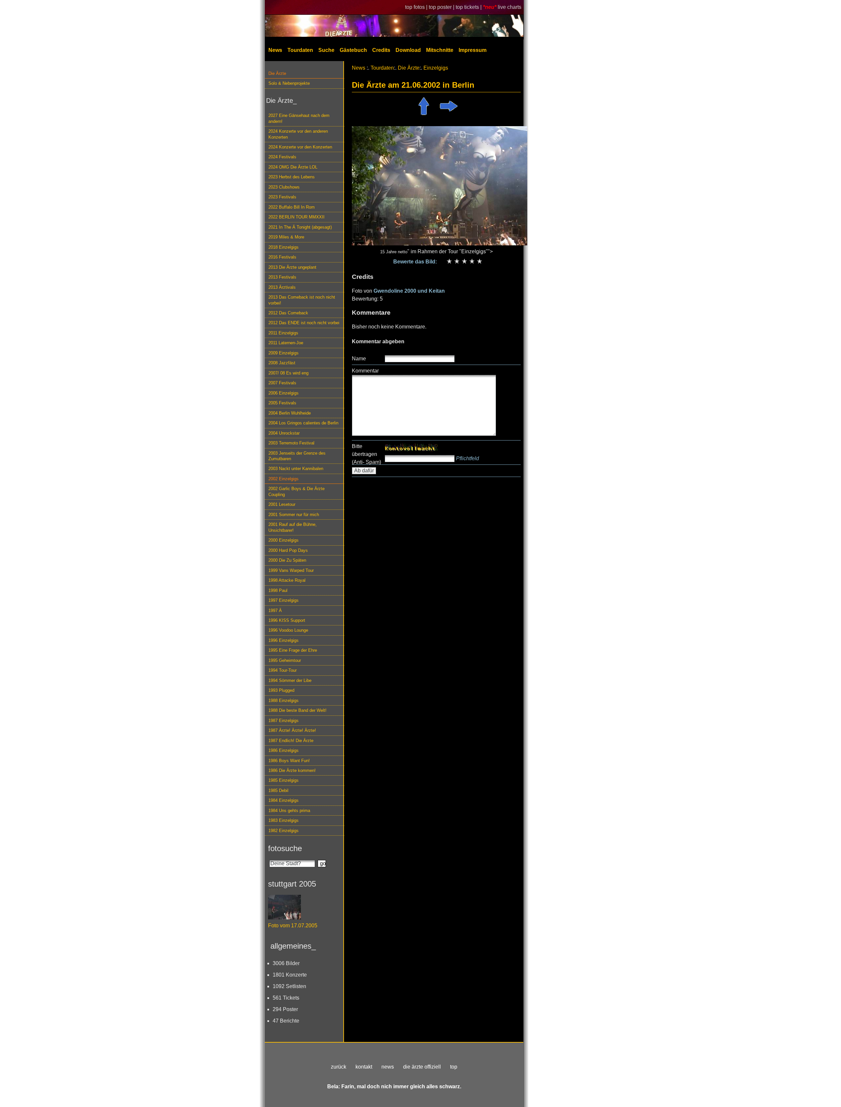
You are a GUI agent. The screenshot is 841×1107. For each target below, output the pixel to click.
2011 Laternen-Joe (285, 342)
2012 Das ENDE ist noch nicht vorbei (303, 322)
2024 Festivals (282, 156)
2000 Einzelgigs (283, 540)
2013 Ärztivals (282, 287)
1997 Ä (275, 610)
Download (408, 50)
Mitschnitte (439, 50)
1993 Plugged (281, 690)
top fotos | (417, 7)
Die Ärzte (277, 73)
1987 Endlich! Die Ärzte (290, 740)
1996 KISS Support (286, 620)
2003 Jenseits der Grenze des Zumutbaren (297, 456)
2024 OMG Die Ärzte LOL (292, 167)
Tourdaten (300, 50)
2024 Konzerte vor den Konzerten (300, 147)
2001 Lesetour (281, 504)
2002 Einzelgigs (283, 478)
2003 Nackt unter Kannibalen (295, 468)
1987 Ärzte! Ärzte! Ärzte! (292, 730)
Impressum (473, 50)
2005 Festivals (282, 402)
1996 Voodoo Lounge (288, 630)
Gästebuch (353, 50)
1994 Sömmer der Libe (289, 680)
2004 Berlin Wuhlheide (289, 413)
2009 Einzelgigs (283, 352)
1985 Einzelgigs (283, 780)
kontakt (363, 1067)
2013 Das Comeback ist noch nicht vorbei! (301, 300)
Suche (326, 50)
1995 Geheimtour (284, 660)
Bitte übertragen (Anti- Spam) (366, 454)
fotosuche (285, 848)
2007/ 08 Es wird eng (288, 373)
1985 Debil (278, 790)
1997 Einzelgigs (283, 600)
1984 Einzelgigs (283, 800)
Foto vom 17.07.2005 (292, 925)
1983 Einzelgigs (283, 820)
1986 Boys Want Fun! (289, 760)
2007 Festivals (282, 382)
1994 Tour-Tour (282, 670)
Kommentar (365, 370)
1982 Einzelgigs (283, 830)
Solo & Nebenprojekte (289, 83)
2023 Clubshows (284, 187)
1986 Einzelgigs (283, 750)
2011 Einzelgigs (283, 332)
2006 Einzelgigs (283, 393)
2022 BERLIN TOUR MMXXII (296, 217)
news (387, 1067)
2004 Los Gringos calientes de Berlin (303, 422)
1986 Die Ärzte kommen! (292, 770)
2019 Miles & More (286, 237)
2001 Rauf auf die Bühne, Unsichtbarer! (292, 527)
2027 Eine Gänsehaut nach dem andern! (299, 118)
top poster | (442, 7)
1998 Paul (277, 590)
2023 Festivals (282, 196)
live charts (509, 7)
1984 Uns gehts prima (289, 810)
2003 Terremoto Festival (291, 443)
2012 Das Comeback (288, 312)
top (453, 1067)
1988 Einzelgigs (283, 700)
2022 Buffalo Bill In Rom (291, 207)
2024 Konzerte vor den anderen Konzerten (298, 134)
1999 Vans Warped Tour (291, 570)
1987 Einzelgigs (283, 720)
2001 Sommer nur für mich (293, 514)
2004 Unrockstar (284, 433)
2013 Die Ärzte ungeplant (292, 267)
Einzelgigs (435, 68)
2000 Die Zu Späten (287, 560)
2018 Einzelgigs (283, 247)
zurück (338, 1067)
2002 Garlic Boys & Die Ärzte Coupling (296, 491)
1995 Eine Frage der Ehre (292, 650)
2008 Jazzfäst (281, 362)
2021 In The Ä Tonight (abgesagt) (300, 227)
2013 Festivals (282, 277)
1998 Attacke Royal (287, 580)
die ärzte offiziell (422, 1067)
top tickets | (469, 7)
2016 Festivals (282, 257)
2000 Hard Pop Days (288, 550)
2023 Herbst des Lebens (291, 176)
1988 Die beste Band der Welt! (297, 710)
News (275, 50)
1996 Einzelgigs (283, 640)
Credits (381, 50)
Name (359, 358)
